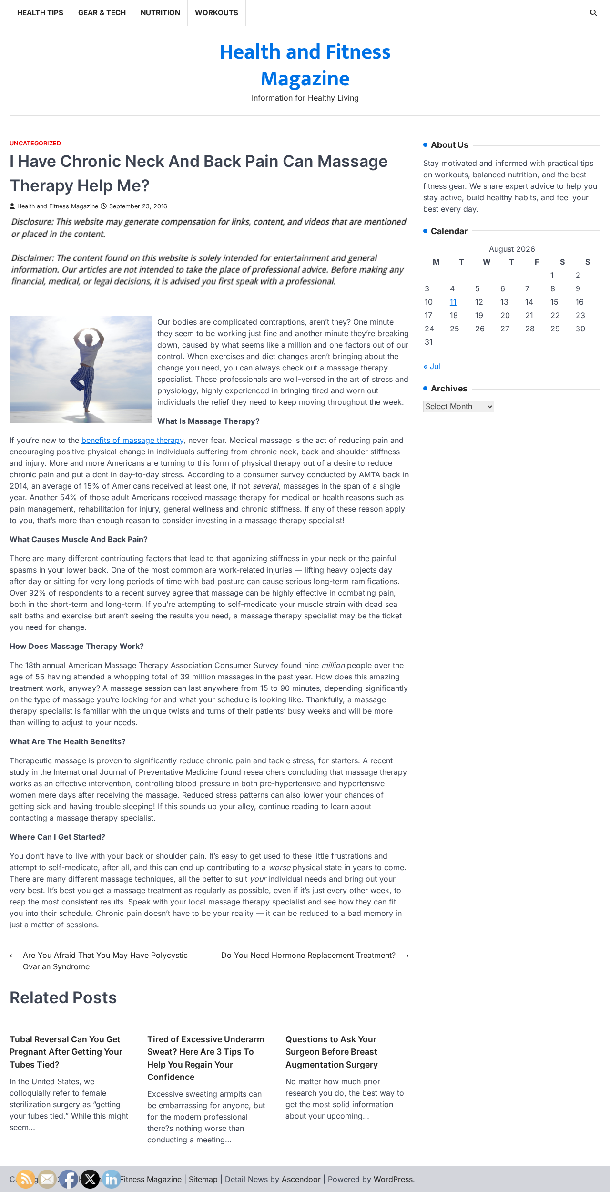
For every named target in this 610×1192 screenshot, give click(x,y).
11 (453, 302)
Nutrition (160, 12)
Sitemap (203, 1179)
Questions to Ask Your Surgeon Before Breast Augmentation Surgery (331, 1051)
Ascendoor (301, 1179)
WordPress (393, 1179)
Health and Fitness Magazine (305, 65)
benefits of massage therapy (132, 440)
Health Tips (40, 12)
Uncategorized (35, 143)
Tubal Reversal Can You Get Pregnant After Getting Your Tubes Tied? (66, 1051)
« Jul (431, 366)
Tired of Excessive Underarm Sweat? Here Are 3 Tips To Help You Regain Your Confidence (205, 1058)
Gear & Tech (102, 12)
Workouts (216, 12)
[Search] (593, 13)
